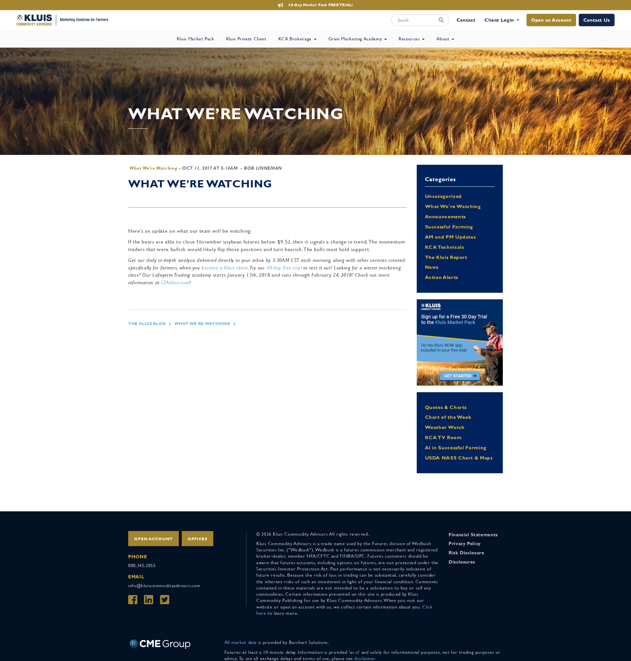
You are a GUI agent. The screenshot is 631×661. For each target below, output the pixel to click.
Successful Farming (449, 226)
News (432, 267)
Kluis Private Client (246, 38)
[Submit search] (441, 20)
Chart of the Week (448, 417)
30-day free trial (284, 268)
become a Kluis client (224, 268)
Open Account (153, 539)
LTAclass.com (175, 282)
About (443, 38)
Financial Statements (473, 534)
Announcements (445, 216)
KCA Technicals (444, 247)
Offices (197, 539)
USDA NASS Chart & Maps (459, 457)
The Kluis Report (446, 257)
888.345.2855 (142, 565)
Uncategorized (443, 196)
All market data (240, 642)
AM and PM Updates (450, 237)
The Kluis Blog (147, 323)
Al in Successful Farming (455, 447)
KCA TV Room (443, 437)
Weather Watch (445, 427)
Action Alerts (441, 277)
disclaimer (364, 658)
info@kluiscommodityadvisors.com (164, 585)
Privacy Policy (465, 543)
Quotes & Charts (446, 407)
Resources (410, 38)
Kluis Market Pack (195, 38)
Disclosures (462, 562)
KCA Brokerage (295, 38)
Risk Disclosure (466, 552)
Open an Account (551, 20)
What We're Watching (153, 168)
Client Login (499, 20)
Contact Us (596, 20)
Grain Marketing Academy (356, 38)
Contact (465, 20)
